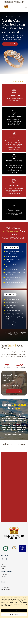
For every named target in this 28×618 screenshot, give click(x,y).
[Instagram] (6, 559)
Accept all (14, 610)
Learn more (7, 605)
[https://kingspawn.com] (6, 7)
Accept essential (14, 614)
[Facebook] (2, 559)
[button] (26, 7)
